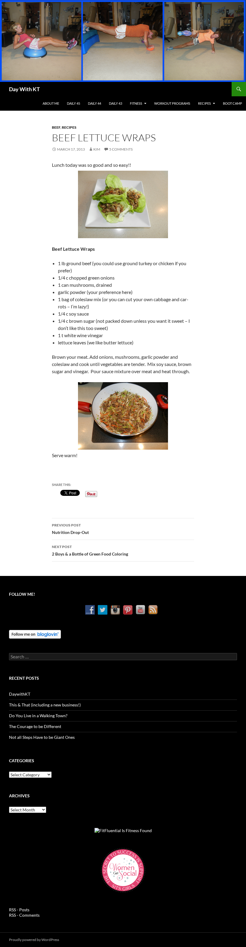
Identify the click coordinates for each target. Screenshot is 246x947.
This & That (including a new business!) (45, 704)
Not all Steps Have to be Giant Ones (42, 737)
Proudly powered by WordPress (34, 939)
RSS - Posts (19, 909)
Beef (56, 127)
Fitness (136, 103)
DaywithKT (19, 694)
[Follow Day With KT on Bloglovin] (35, 633)
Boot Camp (232, 103)
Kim (96, 149)
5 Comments (121, 149)
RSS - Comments (24, 915)
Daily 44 (94, 103)
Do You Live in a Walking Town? (38, 715)
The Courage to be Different (35, 726)
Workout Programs (172, 103)
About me (51, 103)
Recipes (204, 103)
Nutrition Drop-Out (70, 529)
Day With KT (24, 89)
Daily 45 (73, 103)
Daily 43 (115, 103)
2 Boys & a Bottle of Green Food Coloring (90, 550)
